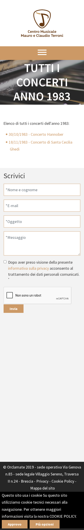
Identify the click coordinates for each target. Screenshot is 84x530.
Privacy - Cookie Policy (55, 481)
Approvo (15, 524)
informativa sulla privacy (28, 268)
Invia (13, 308)
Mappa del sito (42, 488)
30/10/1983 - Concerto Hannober (36, 134)
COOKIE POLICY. (63, 516)
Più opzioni (45, 524)
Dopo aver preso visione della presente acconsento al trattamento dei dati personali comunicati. (44, 270)
